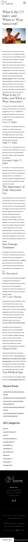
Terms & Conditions (19, 515)
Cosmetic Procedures (9, 432)
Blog (4, 428)
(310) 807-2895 (7, 540)
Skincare (5, 455)
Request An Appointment (21, 540)
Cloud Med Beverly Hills (15, 379)
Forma (5, 435)
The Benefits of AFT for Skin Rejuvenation (14, 398)
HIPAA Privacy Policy (14, 518)
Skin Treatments (7, 452)
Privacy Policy (6, 515)
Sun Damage (6, 462)
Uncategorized (7, 465)
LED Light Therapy (8, 442)
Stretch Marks (7, 458)
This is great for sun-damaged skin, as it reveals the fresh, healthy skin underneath (14, 358)
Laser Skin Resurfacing (9, 438)
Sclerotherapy (7, 448)
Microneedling (7, 445)
